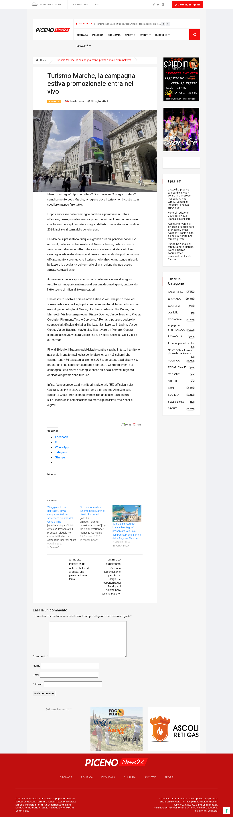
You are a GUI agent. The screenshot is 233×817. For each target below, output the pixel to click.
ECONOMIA (175, 319)
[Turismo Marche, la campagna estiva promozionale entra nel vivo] (95, 150)
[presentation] (163, 24)
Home (43, 60)
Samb (171, 387)
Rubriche (161, 35)
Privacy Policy (67, 807)
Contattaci (213, 811)
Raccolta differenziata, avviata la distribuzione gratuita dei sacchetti (126, 24)
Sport (129, 35)
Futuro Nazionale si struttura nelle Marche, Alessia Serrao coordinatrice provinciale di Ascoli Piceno (181, 251)
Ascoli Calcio (175, 292)
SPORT (172, 408)
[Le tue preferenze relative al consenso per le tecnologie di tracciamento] (226, 810)
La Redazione (80, 4)
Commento (40, 656)
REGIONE (174, 374)
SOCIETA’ (150, 777)
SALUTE (173, 380)
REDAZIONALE (177, 367)
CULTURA (174, 305)
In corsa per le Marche (181, 343)
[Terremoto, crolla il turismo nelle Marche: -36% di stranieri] (96, 523)
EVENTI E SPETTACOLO (176, 328)
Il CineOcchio (175, 336)
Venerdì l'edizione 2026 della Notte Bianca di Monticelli (179, 215)
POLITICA (174, 360)
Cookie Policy (22, 811)
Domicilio (173, 312)
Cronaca (82, 35)
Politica (97, 35)
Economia (114, 35)
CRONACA (54, 101)
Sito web (38, 684)
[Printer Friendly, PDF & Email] (131, 424)
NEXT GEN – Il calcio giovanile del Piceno (180, 352)
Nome (36, 665)
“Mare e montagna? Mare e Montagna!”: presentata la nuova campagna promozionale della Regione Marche (126, 531)
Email (36, 674)
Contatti (96, 4)
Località (82, 46)
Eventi (144, 35)
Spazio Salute (176, 401)
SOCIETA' (174, 394)
